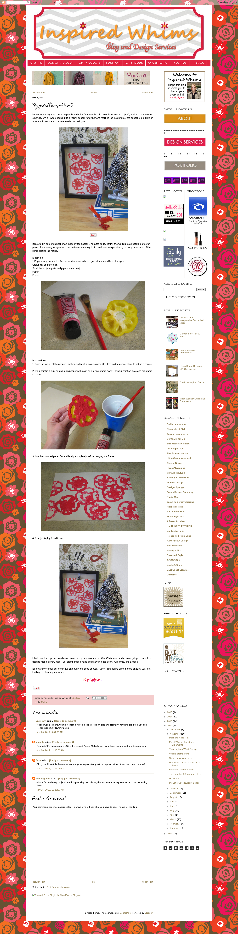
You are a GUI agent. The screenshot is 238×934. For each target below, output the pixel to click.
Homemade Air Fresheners (187, 351)
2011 (170, 833)
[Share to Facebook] (102, 698)
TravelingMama (175, 516)
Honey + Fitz (174, 550)
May (172, 810)
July (172, 801)
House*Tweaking (176, 468)
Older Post (147, 92)
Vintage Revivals (176, 472)
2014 (170, 716)
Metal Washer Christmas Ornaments (181, 743)
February (175, 823)
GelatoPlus (125, 913)
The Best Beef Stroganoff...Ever (185, 774)
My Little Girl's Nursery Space (184, 782)
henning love (43, 778)
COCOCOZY (173, 560)
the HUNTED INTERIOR (179, 526)
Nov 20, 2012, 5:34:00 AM (49, 732)
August (174, 797)
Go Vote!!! (174, 778)
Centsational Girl (176, 438)
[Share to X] (99, 698)
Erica (38, 760)
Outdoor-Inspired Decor (192, 382)
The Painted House (177, 453)
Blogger (149, 913)
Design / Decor (60, 63)
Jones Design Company (180, 492)
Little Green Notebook (179, 458)
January (174, 828)
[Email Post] (87, 698)
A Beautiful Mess (176, 521)
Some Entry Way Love (180, 758)
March (173, 819)
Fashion (113, 63)
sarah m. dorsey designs (180, 502)
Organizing (157, 63)
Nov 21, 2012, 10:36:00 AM (50, 768)
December (175, 729)
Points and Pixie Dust (179, 536)
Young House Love (177, 434)
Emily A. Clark (174, 565)
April (172, 815)
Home (94, 92)
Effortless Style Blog (178, 443)
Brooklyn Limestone (178, 477)
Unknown (41, 721)
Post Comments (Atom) (58, 887)
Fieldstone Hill (175, 506)
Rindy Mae (173, 497)
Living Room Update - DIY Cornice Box (191, 367)
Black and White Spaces (181, 769)
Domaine (172, 574)
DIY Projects (90, 63)
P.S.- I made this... (176, 511)
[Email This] (93, 698)
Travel (198, 63)
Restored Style (175, 555)
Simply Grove (174, 463)
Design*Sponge (175, 487)
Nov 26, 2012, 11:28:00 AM (50, 789)
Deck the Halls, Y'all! (179, 737)
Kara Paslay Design (177, 540)
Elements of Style (176, 429)
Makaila (40, 742)
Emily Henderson (176, 424)
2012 (170, 725)
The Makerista (174, 545)
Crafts (36, 63)
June (173, 806)
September (176, 793)
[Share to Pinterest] (105, 698)
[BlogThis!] (96, 698)
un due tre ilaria (175, 531)
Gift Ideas (134, 63)
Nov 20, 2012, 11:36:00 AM (50, 750)
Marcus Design (175, 482)
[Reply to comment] (65, 721)
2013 (170, 721)
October (174, 788)
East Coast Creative (178, 569)
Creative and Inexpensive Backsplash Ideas (192, 320)
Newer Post (39, 92)
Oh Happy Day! (175, 448)
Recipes (180, 63)
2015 (170, 712)
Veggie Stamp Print (179, 753)
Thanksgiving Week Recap (183, 749)
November (175, 733)
